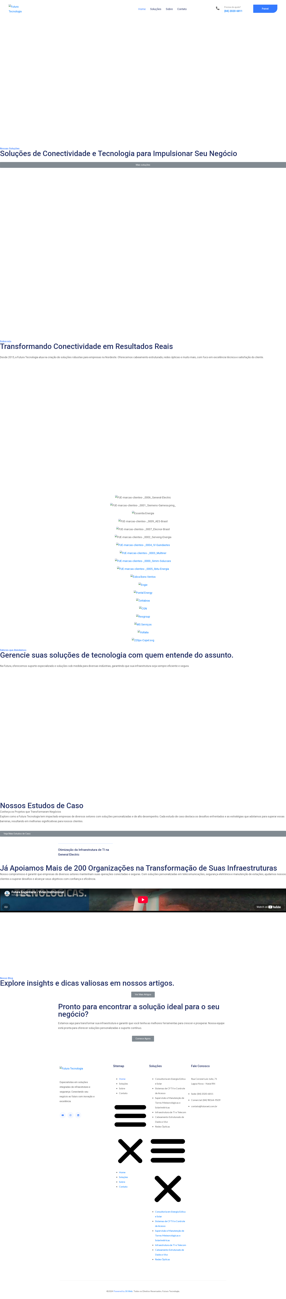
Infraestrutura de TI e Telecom (170, 1112)
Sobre (169, 9)
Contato (182, 9)
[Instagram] (70, 1115)
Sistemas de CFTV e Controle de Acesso (170, 1090)
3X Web (129, 1291)
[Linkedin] (78, 1115)
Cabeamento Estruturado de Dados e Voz (169, 1119)
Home (142, 9)
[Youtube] (63, 1115)
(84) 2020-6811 (233, 11)
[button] (130, 1134)
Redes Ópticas (162, 1126)
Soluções (155, 9)
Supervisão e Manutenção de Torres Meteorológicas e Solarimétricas (169, 1102)
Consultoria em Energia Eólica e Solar (170, 1081)
